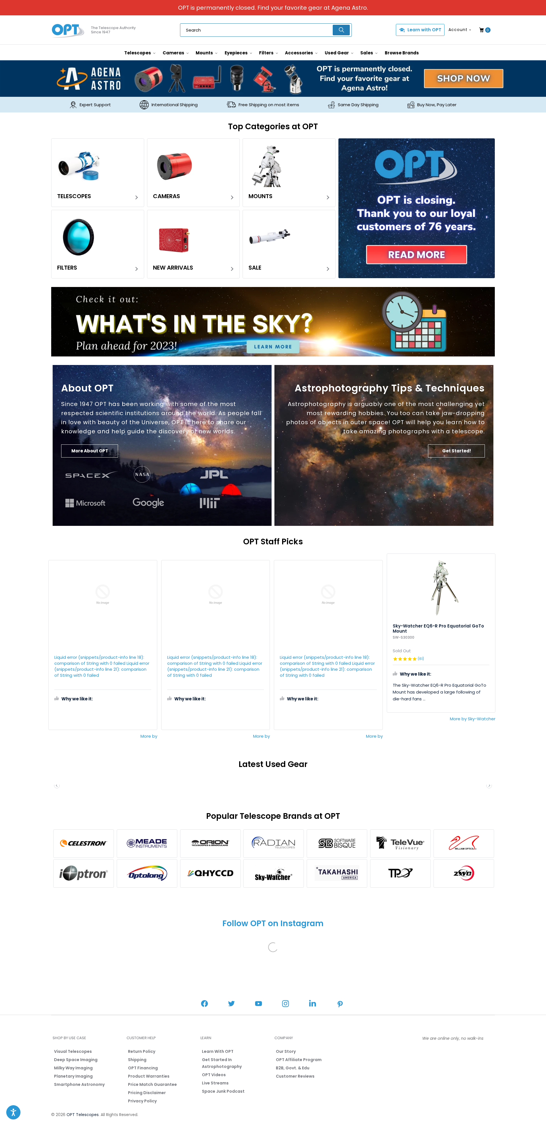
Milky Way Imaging (73, 1068)
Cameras (174, 53)
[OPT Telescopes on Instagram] (285, 1004)
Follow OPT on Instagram (273, 923)
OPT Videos (214, 1075)
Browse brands (402, 53)
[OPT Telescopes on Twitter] (231, 1004)
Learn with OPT (424, 30)
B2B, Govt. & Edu (292, 1068)
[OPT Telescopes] (68, 30)
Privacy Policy (142, 1101)
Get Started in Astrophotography (222, 1063)
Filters (266, 53)
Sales (367, 53)
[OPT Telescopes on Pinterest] (340, 1004)
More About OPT (89, 451)
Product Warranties (148, 1076)
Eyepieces (237, 53)
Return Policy (141, 1051)
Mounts (205, 53)
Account (458, 29)
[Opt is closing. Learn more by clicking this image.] (416, 208)
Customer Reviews (295, 1076)
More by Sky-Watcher (472, 719)
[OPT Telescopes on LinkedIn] (312, 1004)
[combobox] (266, 30)
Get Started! (456, 451)
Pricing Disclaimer (147, 1093)
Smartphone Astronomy (79, 1084)
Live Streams (215, 1083)
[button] (489, 785)
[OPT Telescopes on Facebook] (204, 1004)
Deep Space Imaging (76, 1060)
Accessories (299, 53)
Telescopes (138, 53)
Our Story (286, 1051)
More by (148, 736)
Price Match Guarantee (152, 1084)
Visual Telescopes (73, 1051)
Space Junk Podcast (223, 1091)
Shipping (137, 1060)
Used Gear (337, 53)
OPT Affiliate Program (299, 1060)
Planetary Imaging (73, 1076)
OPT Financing (143, 1068)
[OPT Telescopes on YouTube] (258, 1004)
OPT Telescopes (83, 1114)
